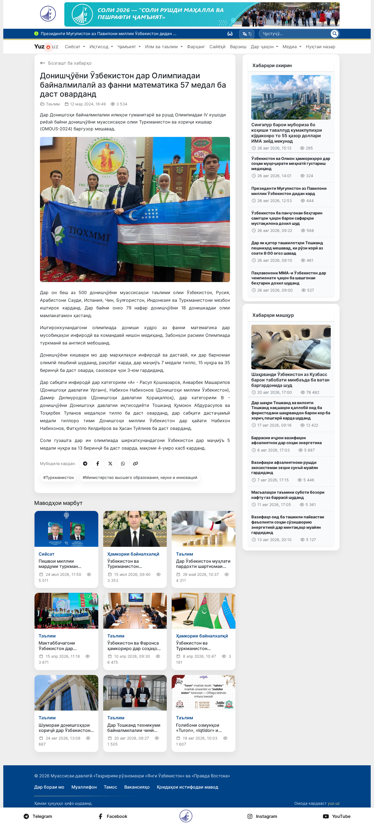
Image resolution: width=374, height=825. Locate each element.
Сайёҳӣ (217, 46)
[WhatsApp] (122, 463)
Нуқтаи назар (320, 46)
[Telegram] (84, 463)
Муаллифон (84, 787)
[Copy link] (134, 463)
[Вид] (230, 34)
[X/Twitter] (109, 463)
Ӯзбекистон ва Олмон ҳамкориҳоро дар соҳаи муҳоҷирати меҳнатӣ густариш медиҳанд (290, 163)
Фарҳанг (196, 46)
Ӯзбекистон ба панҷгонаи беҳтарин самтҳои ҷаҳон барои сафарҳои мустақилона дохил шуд (287, 218)
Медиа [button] (290, 46)
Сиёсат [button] (73, 46)
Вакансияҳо (137, 787)
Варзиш (238, 46)
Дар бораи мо (49, 787)
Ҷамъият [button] (127, 46)
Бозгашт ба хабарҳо (70, 63)
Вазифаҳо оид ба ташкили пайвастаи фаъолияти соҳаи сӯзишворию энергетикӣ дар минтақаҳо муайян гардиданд (287, 524)
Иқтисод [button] (100, 46)
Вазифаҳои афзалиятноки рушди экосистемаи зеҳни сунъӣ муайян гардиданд (284, 467)
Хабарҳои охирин (272, 65)
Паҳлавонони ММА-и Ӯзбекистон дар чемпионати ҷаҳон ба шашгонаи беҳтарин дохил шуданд (288, 278)
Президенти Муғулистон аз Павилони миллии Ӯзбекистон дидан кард (289, 191)
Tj (249, 33)
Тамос (110, 787)
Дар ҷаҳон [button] (263, 46)
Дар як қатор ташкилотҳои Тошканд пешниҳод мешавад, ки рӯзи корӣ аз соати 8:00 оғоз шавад (287, 247)
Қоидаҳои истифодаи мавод (187, 787)
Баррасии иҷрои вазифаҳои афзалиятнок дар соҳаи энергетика (286, 440)
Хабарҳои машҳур (273, 315)
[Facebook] (96, 463)
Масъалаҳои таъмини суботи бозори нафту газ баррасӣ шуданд (287, 495)
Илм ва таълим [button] (162, 46)
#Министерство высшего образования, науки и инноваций (140, 477)
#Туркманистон (58, 477)
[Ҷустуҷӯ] (334, 34)
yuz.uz (334, 803)
